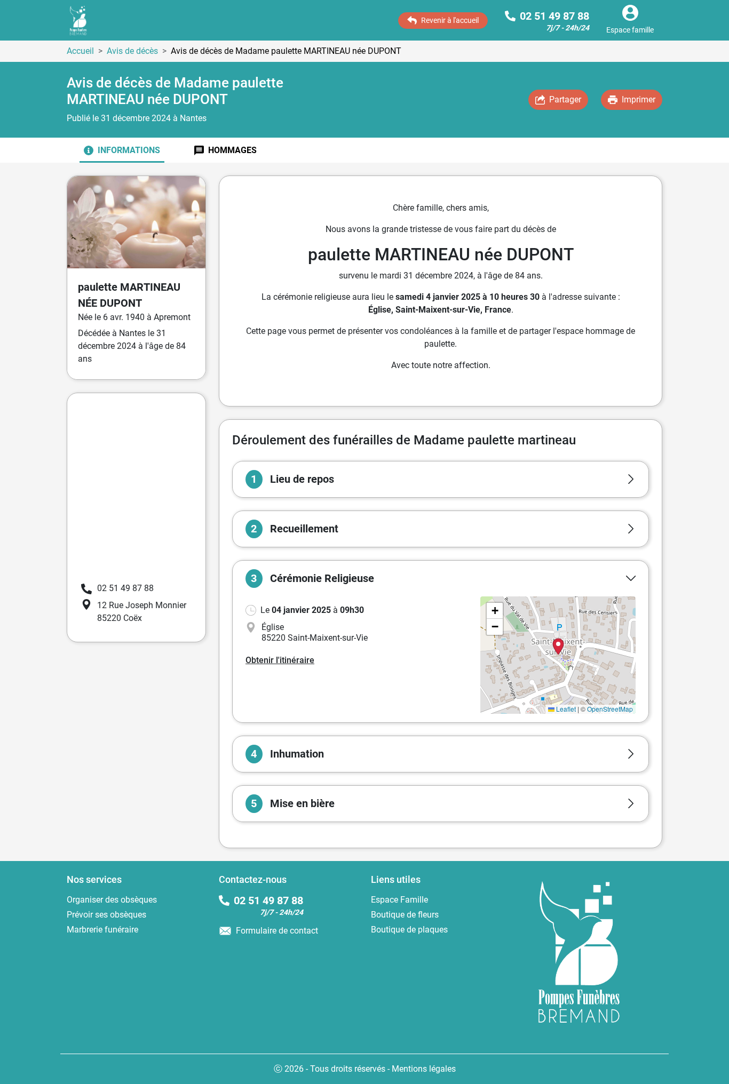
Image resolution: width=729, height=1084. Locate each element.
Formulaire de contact (277, 931)
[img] (558, 655)
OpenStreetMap (610, 708)
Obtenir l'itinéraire (279, 660)
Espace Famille (399, 900)
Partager (565, 99)
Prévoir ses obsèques (106, 915)
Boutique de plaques (409, 929)
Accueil (80, 51)
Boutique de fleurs (405, 915)
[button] (440, 479)
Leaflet (565, 708)
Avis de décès (132, 51)
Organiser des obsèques (112, 900)
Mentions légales (424, 1069)
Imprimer (638, 99)
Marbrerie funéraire (102, 929)
